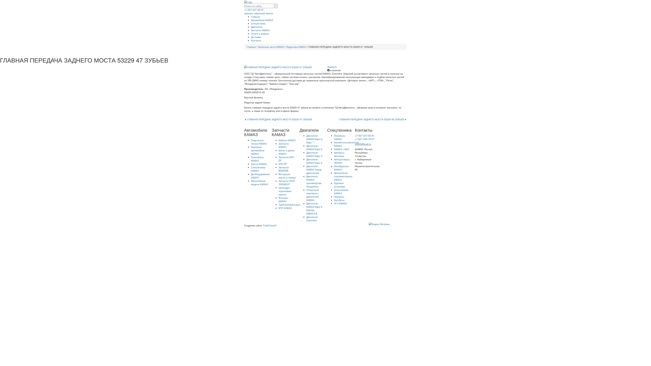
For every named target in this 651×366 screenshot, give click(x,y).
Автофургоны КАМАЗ (341, 167)
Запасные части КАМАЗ (271, 46)
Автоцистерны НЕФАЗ (342, 161)
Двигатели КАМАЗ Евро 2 (314, 147)
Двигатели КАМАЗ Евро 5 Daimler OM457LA (314, 208)
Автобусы (339, 200)
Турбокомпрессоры (289, 204)
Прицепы (339, 196)
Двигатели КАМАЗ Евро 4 (314, 161)
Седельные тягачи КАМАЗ (259, 141)
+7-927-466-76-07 (364, 139)
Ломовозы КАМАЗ (339, 137)
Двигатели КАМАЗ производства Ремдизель (313, 181)
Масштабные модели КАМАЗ (259, 182)
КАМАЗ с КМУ (341, 149)
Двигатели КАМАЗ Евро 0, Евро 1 (314, 139)
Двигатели (256, 26)
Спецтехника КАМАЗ (258, 169)
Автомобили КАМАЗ (262, 20)
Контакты (256, 40)
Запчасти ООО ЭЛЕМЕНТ (287, 182)
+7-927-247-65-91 (254, 10)
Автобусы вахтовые (339, 154)
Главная (255, 16)
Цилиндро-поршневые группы (285, 191)
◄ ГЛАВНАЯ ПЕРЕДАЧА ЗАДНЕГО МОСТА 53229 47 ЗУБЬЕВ (278, 119)
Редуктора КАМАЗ (296, 46)
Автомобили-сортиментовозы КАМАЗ (343, 176)
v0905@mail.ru (363, 144)
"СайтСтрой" (270, 225)
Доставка (256, 37)
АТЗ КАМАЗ (340, 203)
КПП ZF (283, 164)
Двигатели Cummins (312, 218)
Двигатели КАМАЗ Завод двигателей (313, 169)
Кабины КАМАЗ (287, 140)
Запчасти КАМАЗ (260, 30)
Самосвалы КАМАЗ (257, 158)
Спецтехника (258, 23)
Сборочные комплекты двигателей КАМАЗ (312, 195)
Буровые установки (339, 184)
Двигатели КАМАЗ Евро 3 (314, 154)
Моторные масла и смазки (287, 175)
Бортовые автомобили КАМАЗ (257, 150)
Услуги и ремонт (260, 33)
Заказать (332, 66)
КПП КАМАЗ (285, 208)
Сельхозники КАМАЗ (341, 191)
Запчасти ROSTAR (284, 169)
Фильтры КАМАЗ (283, 199)
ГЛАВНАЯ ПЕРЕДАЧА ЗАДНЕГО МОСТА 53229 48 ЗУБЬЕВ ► (373, 119)
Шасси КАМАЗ (259, 164)
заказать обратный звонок (258, 13)
